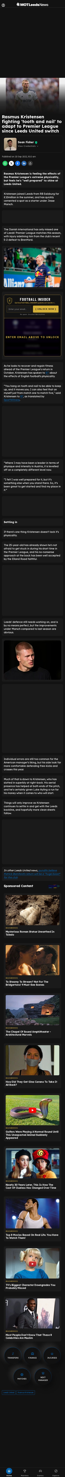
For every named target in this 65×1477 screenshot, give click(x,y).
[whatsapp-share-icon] (5, 165)
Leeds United (8, 1392)
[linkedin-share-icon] (24, 165)
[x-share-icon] (11, 165)
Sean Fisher (26, 142)
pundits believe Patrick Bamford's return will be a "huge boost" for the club (32, 874)
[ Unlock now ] (45, 309)
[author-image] (10, 144)
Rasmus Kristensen (25, 1392)
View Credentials (28, 146)
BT (47, 372)
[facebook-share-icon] (17, 165)
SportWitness (12, 399)
